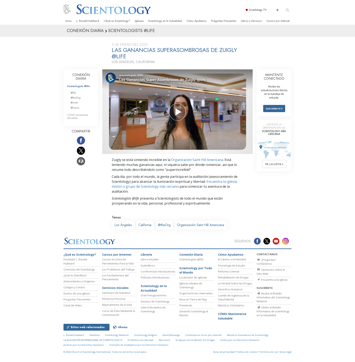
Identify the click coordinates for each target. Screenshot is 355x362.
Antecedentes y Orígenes (79, 281)
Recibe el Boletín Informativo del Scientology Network (273, 297)
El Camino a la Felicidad (232, 259)
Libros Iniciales (150, 259)
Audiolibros (148, 265)
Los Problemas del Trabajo (118, 269)
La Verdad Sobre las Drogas (235, 283)
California (144, 225)
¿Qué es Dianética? (75, 275)
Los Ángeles (123, 225)
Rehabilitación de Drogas (233, 277)
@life (73, 93)
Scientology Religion (145, 335)
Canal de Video (72, 305)
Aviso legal (286, 351)
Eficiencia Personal (113, 299)
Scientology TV (258, 10)
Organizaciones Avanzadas (196, 293)
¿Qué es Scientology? (117, 21)
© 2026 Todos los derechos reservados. (105, 351)
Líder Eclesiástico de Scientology (153, 309)
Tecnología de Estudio (231, 265)
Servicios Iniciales (115, 288)
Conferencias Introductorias (158, 271)
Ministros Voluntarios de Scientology (247, 335)
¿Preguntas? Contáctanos (266, 261)
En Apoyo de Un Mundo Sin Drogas (195, 339)
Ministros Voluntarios (231, 305)
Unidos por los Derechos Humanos (239, 339)
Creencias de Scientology (79, 269)
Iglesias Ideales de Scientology (190, 285)
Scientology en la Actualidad (165, 21)
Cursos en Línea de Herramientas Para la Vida (118, 261)
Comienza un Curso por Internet (203, 335)
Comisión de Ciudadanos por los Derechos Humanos (138, 344)
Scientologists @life (78, 86)
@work (74, 103)
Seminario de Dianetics (116, 293)
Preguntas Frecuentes (223, 21)
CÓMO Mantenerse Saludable (77, 116)
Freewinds (185, 305)
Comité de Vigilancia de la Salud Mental (233, 297)
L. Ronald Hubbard (87, 21)
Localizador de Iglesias (193, 277)
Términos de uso (268, 351)
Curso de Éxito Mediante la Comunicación (118, 313)
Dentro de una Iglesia (76, 293)
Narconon (164, 339)
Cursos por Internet (277, 21)
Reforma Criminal (228, 271)
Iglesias (139, 21)
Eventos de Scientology (155, 301)
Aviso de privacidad (224, 351)
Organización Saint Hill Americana (197, 159)
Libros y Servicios (251, 21)
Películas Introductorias (155, 277)
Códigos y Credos (74, 287)
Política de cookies (247, 351)
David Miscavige (171, 335)
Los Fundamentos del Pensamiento (115, 277)
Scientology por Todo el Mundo (195, 270)
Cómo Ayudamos (196, 21)
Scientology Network (117, 335)
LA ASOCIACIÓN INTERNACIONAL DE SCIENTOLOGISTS (93, 339)
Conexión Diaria (191, 254)
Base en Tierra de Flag (192, 299)
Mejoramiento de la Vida (117, 305)
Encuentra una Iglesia (273, 280)
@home (74, 108)
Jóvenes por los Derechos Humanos (83, 344)
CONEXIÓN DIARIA (81, 76)
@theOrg (164, 225)
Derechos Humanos (230, 289)
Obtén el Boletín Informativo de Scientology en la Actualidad (273, 311)
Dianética (94, 335)
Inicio (69, 21)
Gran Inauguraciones (154, 295)
